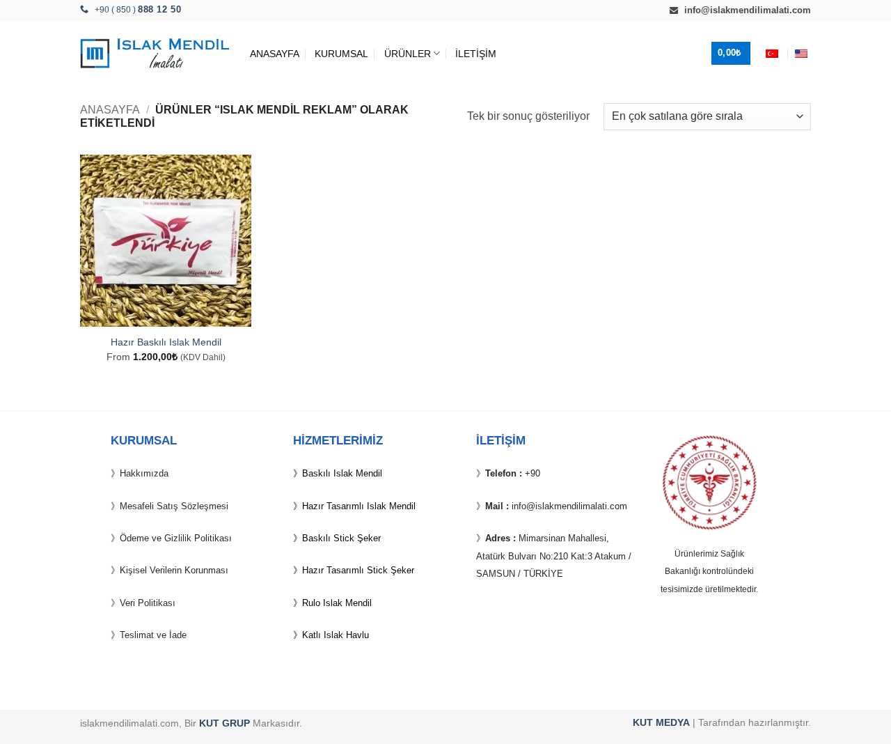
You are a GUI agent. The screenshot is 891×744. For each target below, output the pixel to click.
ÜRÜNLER (407, 53)
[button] (730, 53)
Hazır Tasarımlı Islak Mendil (359, 506)
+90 (532, 473)
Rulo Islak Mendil (337, 603)
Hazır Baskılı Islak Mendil (166, 342)
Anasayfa (110, 110)
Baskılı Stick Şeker (341, 538)
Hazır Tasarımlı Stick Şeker (358, 570)
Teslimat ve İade (153, 635)
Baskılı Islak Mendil (342, 473)
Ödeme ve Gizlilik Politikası (176, 538)
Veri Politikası (147, 603)
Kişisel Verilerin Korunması (174, 570)
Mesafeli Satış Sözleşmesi (174, 506)
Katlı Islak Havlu (335, 635)
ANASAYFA (274, 53)
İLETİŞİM (475, 53)
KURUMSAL (341, 53)
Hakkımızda (144, 473)
